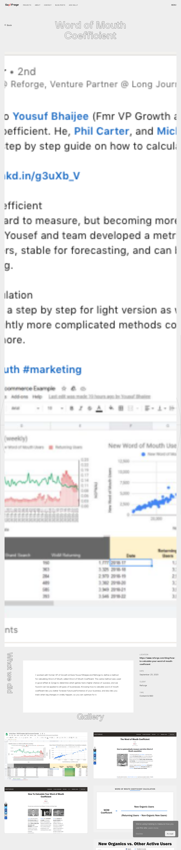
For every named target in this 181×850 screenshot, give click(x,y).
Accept (170, 833)
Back (9, 25)
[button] (173, 5)
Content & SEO (146, 695)
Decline (139, 833)
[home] (12, 5)
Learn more (153, 827)
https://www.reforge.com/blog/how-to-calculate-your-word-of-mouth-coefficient (157, 661)
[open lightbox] (46, 756)
